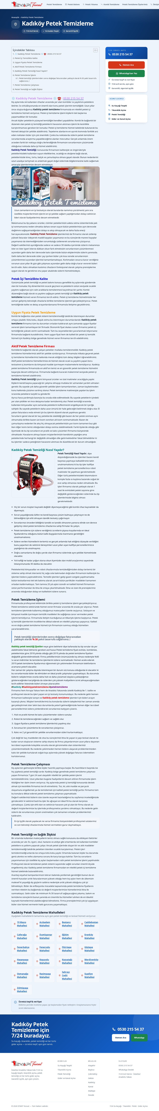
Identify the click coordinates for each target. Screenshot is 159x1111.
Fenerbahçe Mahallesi (23, 949)
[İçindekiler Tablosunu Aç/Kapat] (94, 50)
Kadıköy (91, 1082)
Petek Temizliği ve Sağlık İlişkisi (28, 89)
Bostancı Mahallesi (67, 924)
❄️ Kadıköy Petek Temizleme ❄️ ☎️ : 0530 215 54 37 (38, 54)
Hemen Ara (128, 65)
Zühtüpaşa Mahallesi (22, 990)
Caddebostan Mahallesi (91, 924)
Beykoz (91, 1069)
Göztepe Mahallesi (89, 949)
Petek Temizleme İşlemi (25, 75)
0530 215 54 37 (125, 1065)
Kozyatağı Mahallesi (67, 961)
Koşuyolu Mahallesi (44, 961)
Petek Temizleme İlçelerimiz (134, 4)
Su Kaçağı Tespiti (119, 105)
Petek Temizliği (118, 114)
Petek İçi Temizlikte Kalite (26, 58)
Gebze (91, 1078)
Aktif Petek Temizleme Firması (28, 66)
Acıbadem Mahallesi (45, 924)
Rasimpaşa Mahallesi (45, 975)
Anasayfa (15, 17)
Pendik (91, 1095)
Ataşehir (91, 1065)
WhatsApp (139, 1037)
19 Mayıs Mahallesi (22, 924)
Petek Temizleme (54, 4)
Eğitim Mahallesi (67, 936)
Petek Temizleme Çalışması (27, 85)
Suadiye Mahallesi (89, 975)
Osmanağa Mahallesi (22, 975)
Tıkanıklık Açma (119, 110)
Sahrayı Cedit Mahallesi (67, 975)
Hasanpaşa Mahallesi (22, 961)
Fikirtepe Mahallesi (67, 949)
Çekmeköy (92, 1074)
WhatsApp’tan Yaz (128, 73)
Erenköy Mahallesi (89, 936)
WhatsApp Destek (126, 1069)
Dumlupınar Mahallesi (46, 936)
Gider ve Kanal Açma (121, 119)
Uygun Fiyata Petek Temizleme (29, 62)
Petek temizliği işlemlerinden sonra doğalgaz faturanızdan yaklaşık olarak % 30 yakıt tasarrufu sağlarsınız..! (58, 79)
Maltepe (91, 1091)
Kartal (90, 1086)
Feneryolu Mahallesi (45, 949)
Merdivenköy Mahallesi (91, 961)
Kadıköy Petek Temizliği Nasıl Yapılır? (31, 71)
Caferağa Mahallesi (22, 936)
